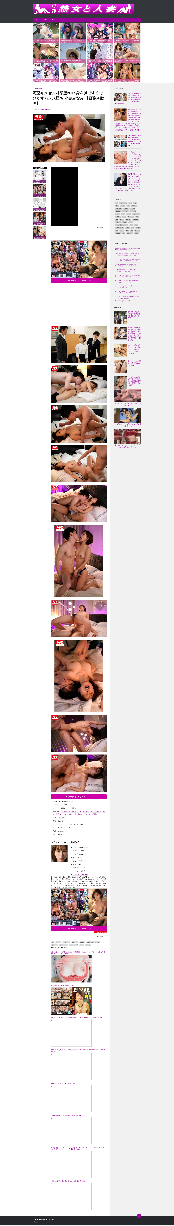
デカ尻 (117, 213)
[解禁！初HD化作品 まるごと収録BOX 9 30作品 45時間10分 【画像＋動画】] (71, 1033)
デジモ (123, 213)
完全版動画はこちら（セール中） (79, 281)
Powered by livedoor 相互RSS (125, 301)
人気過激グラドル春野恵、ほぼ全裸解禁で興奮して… (128, 425)
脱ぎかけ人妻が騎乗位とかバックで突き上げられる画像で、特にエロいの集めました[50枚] (134, 349)
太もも (131, 222)
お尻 (128, 205)
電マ (124, 233)
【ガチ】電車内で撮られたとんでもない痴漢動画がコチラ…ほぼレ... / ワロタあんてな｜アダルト (127, 259)
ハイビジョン (65, 811)
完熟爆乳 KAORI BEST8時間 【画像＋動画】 (66, 1115)
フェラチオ (131, 216)
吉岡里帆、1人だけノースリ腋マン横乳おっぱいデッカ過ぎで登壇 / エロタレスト (127, 297)
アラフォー (118, 208)
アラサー (134, 205)
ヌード (128, 213)
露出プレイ (130, 233)
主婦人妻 (128, 219)
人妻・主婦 (72, 814)
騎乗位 (136, 233)
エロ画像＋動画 (37, 88)
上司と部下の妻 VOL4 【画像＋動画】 (64, 1083)
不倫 (117, 219)
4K (116, 203)
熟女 (132, 227)
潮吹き (80, 814)
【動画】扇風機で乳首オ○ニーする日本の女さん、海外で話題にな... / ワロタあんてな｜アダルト (127, 265)
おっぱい (123, 205)
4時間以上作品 (123, 203)
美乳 (132, 230)
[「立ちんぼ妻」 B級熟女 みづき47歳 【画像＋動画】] (71, 1196)
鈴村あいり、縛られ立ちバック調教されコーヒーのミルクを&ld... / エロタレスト (127, 286)
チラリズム (133, 211)
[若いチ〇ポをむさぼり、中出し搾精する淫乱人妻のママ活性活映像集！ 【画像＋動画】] (71, 1066)
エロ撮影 (126, 208)
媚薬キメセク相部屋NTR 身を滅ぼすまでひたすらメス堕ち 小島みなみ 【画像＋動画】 (68, 98)
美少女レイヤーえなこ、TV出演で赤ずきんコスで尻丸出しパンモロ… (128, 446)
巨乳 (131, 224)
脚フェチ (137, 230)
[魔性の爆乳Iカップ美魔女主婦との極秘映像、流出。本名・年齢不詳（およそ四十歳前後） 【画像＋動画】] (71, 968)
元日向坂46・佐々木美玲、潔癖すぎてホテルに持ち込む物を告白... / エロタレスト (127, 281)
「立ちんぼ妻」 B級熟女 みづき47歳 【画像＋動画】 (69, 1181)
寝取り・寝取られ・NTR (93, 942)
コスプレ (118, 211)
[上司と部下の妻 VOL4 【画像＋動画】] (71, 1098)
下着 (137, 216)
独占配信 (74, 811)
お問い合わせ (36, 1222)
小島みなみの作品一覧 (80, 874)
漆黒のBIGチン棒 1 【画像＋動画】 (63, 985)
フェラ (124, 216)
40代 (117, 205)
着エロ (122, 230)
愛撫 (136, 224)
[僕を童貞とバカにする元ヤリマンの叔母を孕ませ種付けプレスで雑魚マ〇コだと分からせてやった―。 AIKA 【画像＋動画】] (71, 1164)
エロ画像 (132, 208)
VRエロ (53, 20)
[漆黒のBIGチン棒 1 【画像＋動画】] (71, 1001)
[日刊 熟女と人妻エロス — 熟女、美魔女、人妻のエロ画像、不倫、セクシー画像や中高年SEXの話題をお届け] (87, 9)
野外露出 (118, 233)
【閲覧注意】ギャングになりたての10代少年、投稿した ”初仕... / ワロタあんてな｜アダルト (127, 254)
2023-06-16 (46, 109)
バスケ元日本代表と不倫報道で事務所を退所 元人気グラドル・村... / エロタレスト (127, 276)
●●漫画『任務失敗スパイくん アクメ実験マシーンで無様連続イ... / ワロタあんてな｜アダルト (127, 270)
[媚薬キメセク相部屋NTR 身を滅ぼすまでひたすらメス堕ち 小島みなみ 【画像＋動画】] (70, 138)
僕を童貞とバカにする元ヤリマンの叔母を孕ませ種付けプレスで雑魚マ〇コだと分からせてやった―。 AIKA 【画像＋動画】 (78, 1148)
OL (80, 811)
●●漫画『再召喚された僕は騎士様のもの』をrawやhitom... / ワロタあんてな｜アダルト (127, 249)
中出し (122, 219)
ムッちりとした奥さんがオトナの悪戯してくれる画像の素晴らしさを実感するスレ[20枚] (134, 381)
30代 (135, 203)
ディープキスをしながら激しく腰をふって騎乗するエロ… (128, 404)
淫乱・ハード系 (95, 811)
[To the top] (139, 1216)
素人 (127, 230)
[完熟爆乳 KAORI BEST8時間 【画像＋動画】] (71, 1130)
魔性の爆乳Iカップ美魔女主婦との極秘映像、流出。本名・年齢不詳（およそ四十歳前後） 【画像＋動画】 (78, 952)
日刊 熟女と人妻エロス (47, 1219)
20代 (130, 203)
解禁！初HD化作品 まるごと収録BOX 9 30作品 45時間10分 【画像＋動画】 (77, 1017)
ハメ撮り (118, 216)
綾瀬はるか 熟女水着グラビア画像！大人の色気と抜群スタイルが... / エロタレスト (127, 292)
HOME (36, 20)
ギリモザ (87, 814)
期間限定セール (97, 814)
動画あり (118, 222)
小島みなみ (61, 818)
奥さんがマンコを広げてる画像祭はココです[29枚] (134, 363)
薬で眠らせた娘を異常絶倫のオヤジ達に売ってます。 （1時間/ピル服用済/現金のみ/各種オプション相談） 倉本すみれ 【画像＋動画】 (134, 334)
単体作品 (86, 811)
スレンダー (125, 211)
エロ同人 (44, 20)
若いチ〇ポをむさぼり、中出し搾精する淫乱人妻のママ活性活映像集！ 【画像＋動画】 (78, 1050)
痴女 (117, 230)
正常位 (127, 227)
